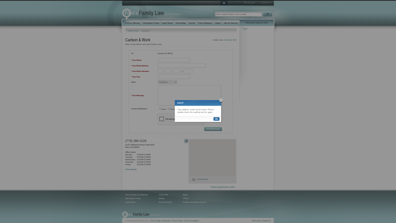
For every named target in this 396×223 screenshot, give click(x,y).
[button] (216, 119)
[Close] (221, 101)
